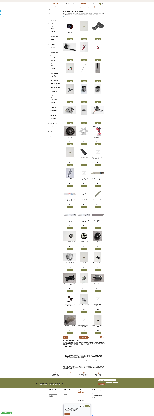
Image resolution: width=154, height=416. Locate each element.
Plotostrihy (52, 39)
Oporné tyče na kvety (53, 71)
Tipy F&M (51, 136)
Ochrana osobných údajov (53, 394)
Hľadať (84, 3)
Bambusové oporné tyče (54, 89)
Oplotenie (51, 65)
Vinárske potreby (53, 107)
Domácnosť (51, 129)
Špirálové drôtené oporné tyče (55, 83)
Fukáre (51, 49)
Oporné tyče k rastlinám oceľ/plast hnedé (54, 78)
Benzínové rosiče (53, 47)
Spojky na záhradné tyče (54, 80)
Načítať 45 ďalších (83, 337)
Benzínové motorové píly (54, 36)
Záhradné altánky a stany (54, 120)
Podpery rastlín (52, 68)
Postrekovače (52, 26)
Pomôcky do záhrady (53, 99)
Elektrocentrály (52, 50)
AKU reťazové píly (53, 33)
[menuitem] (51, 7)
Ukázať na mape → (81, 400)
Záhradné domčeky (53, 121)
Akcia (50, 134)
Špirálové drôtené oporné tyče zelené (55, 85)
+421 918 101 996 (96, 392)
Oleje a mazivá (52, 60)
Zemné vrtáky (52, 57)
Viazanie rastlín (52, 113)
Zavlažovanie (52, 105)
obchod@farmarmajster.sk (98, 395)
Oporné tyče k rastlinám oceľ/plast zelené (54, 76)
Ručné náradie (52, 63)
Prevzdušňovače (52, 44)
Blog (64, 395)
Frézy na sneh (52, 58)
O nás (64, 390)
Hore (66, 337)
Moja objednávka (51, 396)
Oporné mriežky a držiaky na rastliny (54, 95)
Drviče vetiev (52, 41)
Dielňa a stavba (52, 128)
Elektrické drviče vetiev (54, 42)
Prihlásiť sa (101, 384)
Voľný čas (51, 126)
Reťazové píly (52, 31)
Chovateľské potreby (53, 102)
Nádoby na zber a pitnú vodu (54, 112)
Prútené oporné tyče (53, 91)
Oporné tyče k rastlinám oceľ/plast (54, 73)
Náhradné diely (52, 34)
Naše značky (65, 394)
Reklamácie (51, 395)
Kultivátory (52, 23)
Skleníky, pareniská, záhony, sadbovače (54, 97)
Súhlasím (87, 406)
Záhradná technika (53, 18)
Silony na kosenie (53, 115)
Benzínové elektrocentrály (54, 52)
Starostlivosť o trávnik (53, 123)
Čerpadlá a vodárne (53, 110)
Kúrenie (51, 131)
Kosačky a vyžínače (53, 20)
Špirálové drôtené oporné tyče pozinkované (55, 88)
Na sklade (55, 13)
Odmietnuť (82, 406)
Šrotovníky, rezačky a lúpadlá (54, 118)
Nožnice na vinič (52, 28)
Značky (51, 137)
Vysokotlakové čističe (53, 55)
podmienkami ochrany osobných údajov (112, 382)
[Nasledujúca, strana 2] (101, 337)
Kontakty (50, 390)
